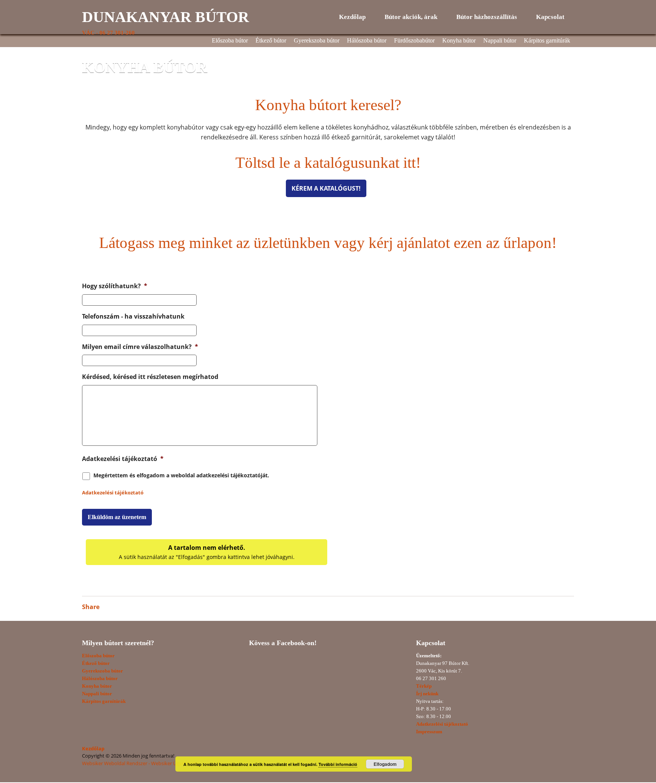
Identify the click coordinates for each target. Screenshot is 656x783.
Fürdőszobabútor (414, 40)
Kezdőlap (352, 17)
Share (90, 607)
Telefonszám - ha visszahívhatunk (133, 316)
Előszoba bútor (230, 40)
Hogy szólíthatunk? (114, 286)
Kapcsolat (550, 17)
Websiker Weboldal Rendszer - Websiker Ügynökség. (140, 763)
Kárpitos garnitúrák (547, 40)
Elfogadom (385, 764)
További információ (338, 764)
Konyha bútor (459, 40)
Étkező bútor (270, 40)
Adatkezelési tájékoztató (123, 459)
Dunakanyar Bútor (165, 16)
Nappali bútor (499, 40)
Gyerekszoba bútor (316, 40)
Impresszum (429, 731)
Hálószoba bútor (366, 40)
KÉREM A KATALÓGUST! (326, 188)
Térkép (424, 686)
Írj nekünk (427, 693)
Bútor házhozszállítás (486, 17)
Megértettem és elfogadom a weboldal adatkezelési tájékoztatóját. (181, 475)
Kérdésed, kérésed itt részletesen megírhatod (150, 377)
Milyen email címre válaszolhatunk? (140, 347)
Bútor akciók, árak (411, 17)
